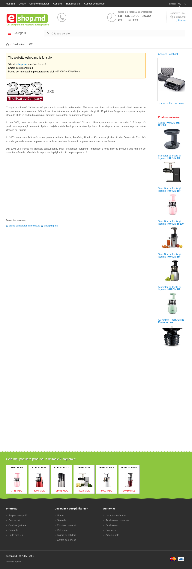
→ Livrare (180, 20)
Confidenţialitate (17, 525)
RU (184, 4)
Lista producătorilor (116, 515)
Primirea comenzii (66, 525)
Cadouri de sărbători (94, 3)
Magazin (10, 3)
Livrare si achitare (66, 535)
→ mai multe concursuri (171, 103)
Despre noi (14, 520)
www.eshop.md (14, 561)
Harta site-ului (73, 3)
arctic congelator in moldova (24, 225)
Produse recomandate (117, 520)
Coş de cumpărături (39, 3)
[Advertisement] (76, 186)
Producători (19, 44)
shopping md (51, 225)
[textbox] (118, 33)
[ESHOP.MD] (8, 44)
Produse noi (112, 525)
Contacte (57, 3)
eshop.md (21, 64)
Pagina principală (17, 515)
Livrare (22, 3)
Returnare (62, 530)
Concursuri (111, 530)
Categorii (19, 33)
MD (179, 4)
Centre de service (66, 539)
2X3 (31, 44)
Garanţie (61, 520)
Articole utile (112, 535)
